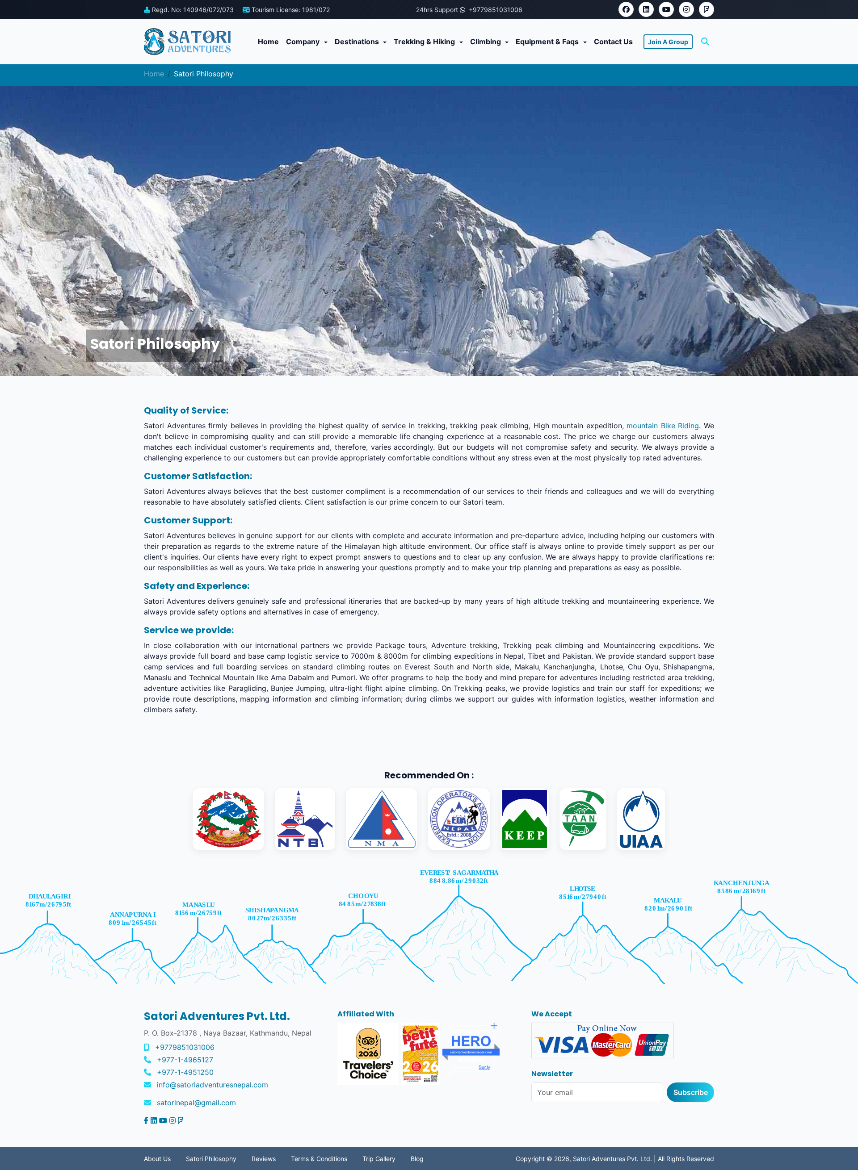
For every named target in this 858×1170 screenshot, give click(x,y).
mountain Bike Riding (663, 425)
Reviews (264, 1158)
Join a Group (668, 42)
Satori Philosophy (211, 1158)
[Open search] (705, 41)
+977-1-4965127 (185, 1059)
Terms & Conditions (319, 1158)
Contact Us (613, 41)
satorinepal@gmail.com (196, 1102)
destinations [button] (358, 41)
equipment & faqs (548, 41)
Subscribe (690, 1092)
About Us (157, 1158)
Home (268, 41)
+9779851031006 (184, 1047)
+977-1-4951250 (185, 1072)
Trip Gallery (378, 1158)
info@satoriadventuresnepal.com (212, 1084)
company (303, 41)
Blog (417, 1158)
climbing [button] (486, 41)
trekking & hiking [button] (425, 41)
